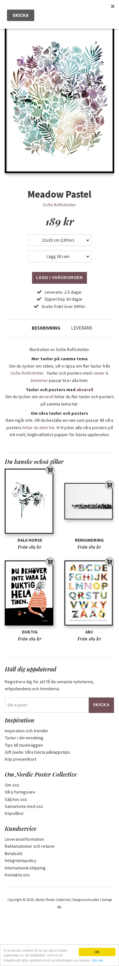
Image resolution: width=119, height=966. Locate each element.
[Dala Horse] (30, 501)
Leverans (81, 328)
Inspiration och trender (26, 731)
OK (97, 951)
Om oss (12, 785)
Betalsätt (13, 853)
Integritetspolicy (20, 860)
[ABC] (89, 593)
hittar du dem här (39, 427)
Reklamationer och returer (30, 846)
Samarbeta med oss (24, 806)
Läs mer (97, 960)
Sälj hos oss (16, 799)
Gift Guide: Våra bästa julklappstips (37, 752)
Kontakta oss (17, 875)
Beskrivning (46, 328)
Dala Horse (29, 540)
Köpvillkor (14, 813)
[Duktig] (30, 593)
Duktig (30, 632)
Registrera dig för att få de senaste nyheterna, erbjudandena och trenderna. (49, 685)
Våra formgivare (20, 792)
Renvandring (89, 540)
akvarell (84, 389)
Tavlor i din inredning (24, 738)
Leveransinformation (24, 839)
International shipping (25, 868)
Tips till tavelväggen (24, 745)
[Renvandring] (89, 501)
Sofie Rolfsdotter (59, 205)
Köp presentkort (20, 759)
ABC (89, 632)
